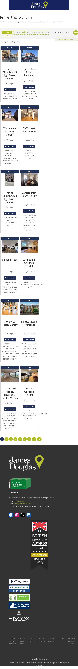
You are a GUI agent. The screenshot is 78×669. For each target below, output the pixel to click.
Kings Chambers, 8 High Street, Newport (10, 73)
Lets (6, 35)
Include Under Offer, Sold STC (62, 32)
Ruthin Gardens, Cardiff (29, 391)
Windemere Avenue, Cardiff (9, 131)
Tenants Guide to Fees (22, 641)
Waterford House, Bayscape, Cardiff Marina (10, 393)
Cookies (61, 638)
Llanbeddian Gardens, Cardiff (29, 263)
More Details (9, 89)
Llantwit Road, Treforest (29, 323)
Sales (7, 32)
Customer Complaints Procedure (12, 641)
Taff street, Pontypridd (29, 130)
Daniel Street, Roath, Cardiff (29, 194)
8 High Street (9, 259)
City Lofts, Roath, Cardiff (10, 323)
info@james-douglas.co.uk (23, 504)
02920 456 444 (19, 501)
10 (34, 439)
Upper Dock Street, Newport (29, 72)
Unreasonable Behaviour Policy (71, 641)
